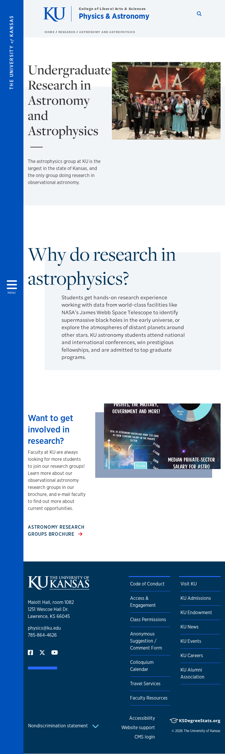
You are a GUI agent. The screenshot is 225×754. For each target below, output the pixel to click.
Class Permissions (148, 619)
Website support (138, 727)
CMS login (144, 737)
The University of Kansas (202, 731)
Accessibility (142, 718)
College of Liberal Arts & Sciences (112, 8)
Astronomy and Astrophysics (107, 32)
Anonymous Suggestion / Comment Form (146, 641)
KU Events (190, 641)
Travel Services (145, 684)
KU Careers (191, 655)
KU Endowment (196, 612)
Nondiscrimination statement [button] (58, 726)
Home (50, 32)
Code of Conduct (147, 584)
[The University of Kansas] (58, 587)
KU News (189, 627)
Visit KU (188, 584)
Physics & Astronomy (114, 16)
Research (67, 32)
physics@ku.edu (44, 628)
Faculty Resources (149, 698)
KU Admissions (195, 598)
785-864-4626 (42, 635)
